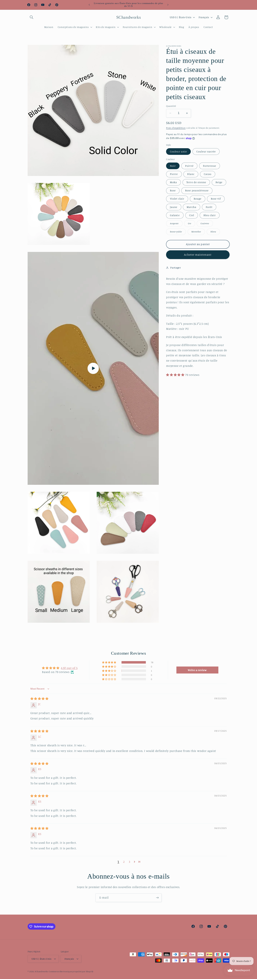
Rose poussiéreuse (197, 190)
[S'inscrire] (157, 897)
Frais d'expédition (175, 128)
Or (191, 224)
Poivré (189, 165)
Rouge (197, 198)
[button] (32, 17)
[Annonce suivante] (168, 4)
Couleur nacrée (206, 151)
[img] (39, 698)
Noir (173, 165)
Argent (176, 224)
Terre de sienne (196, 182)
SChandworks (41, 971)
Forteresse (209, 165)
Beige (219, 182)
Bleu (215, 232)
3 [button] (129, 862)
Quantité (171, 106)
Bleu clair (210, 215)
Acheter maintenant (198, 254)
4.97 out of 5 (69, 668)
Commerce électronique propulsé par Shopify (71, 971)
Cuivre (207, 224)
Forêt (209, 206)
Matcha (191, 206)
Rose (173, 190)
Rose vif (216, 198)
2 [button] (124, 862)
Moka (173, 182)
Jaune (173, 206)
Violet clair (177, 198)
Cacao (207, 173)
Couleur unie (178, 151)
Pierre (174, 173)
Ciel (191, 215)
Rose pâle (178, 232)
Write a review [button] (197, 670)
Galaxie (175, 215)
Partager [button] (175, 267)
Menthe (198, 232)
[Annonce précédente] (89, 4)
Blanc (190, 173)
